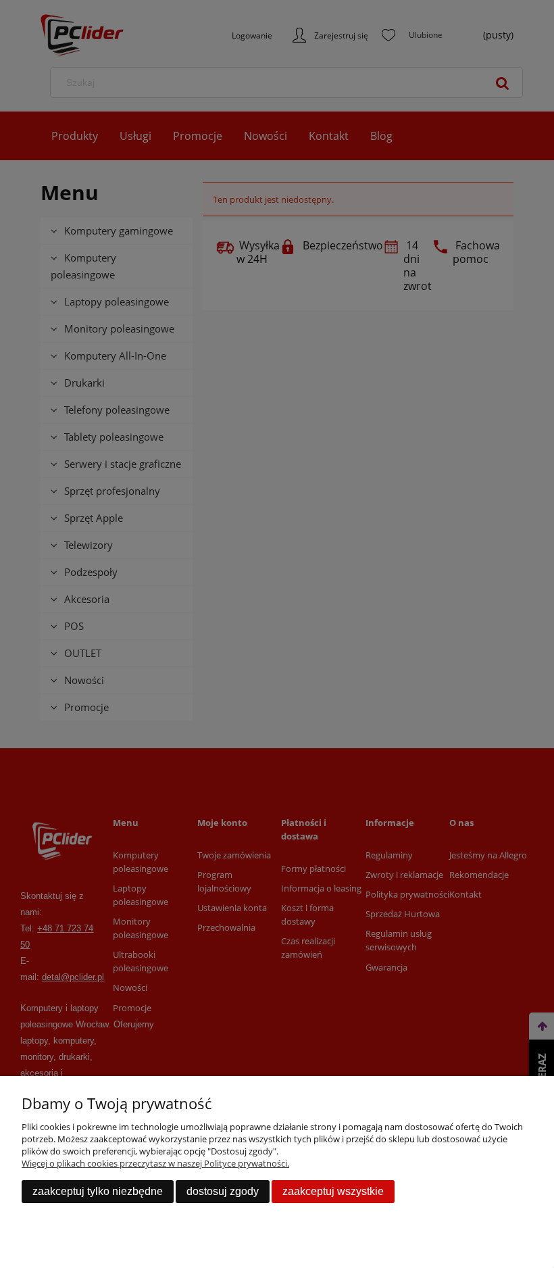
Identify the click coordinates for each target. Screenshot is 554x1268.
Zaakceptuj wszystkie (333, 1191)
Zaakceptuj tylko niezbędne (97, 1191)
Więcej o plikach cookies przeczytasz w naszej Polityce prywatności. (155, 1163)
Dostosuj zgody (222, 1191)
